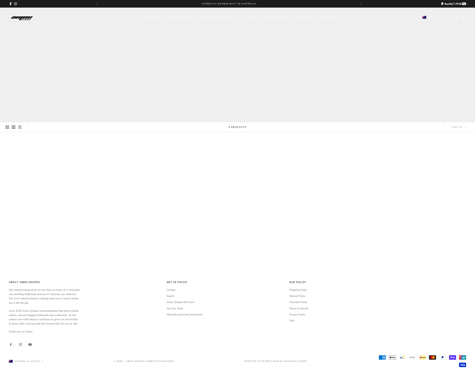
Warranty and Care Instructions (185, 314)
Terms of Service (298, 308)
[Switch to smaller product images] (13, 127)
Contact (171, 290)
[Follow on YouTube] (30, 344)
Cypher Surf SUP (62, 252)
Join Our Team (175, 308)
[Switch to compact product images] (20, 127)
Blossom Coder (295, 361)
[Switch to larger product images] (7, 127)
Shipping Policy (298, 290)
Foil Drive (249, 17)
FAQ (291, 320)
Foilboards (149, 17)
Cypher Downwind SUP (179, 252)
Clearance (304, 17)
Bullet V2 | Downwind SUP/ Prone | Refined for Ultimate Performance (296, 254)
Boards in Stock (178, 17)
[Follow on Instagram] (20, 344)
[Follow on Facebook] (11, 344)
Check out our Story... (21, 331)
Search (170, 296)
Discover (327, 17)
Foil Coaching (276, 17)
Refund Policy (297, 296)
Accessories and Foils (216, 17)
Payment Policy (298, 302)
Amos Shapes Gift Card (180, 302)
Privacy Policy (297, 314)
